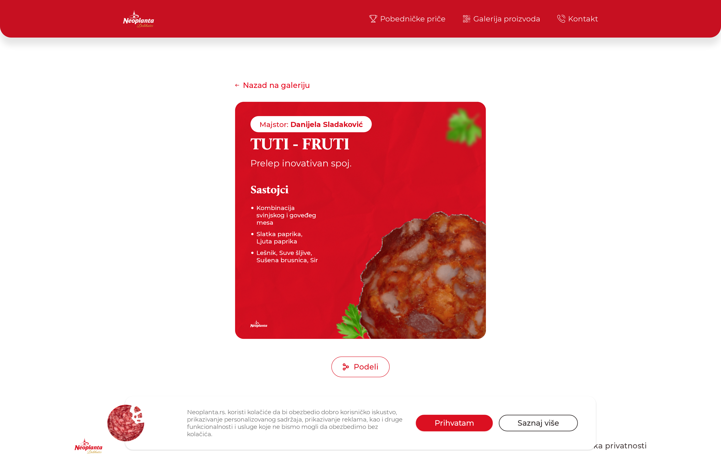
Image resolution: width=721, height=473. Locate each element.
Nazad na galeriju (276, 85)
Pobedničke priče (413, 18)
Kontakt (583, 18)
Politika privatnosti (610, 446)
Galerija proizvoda (506, 18)
